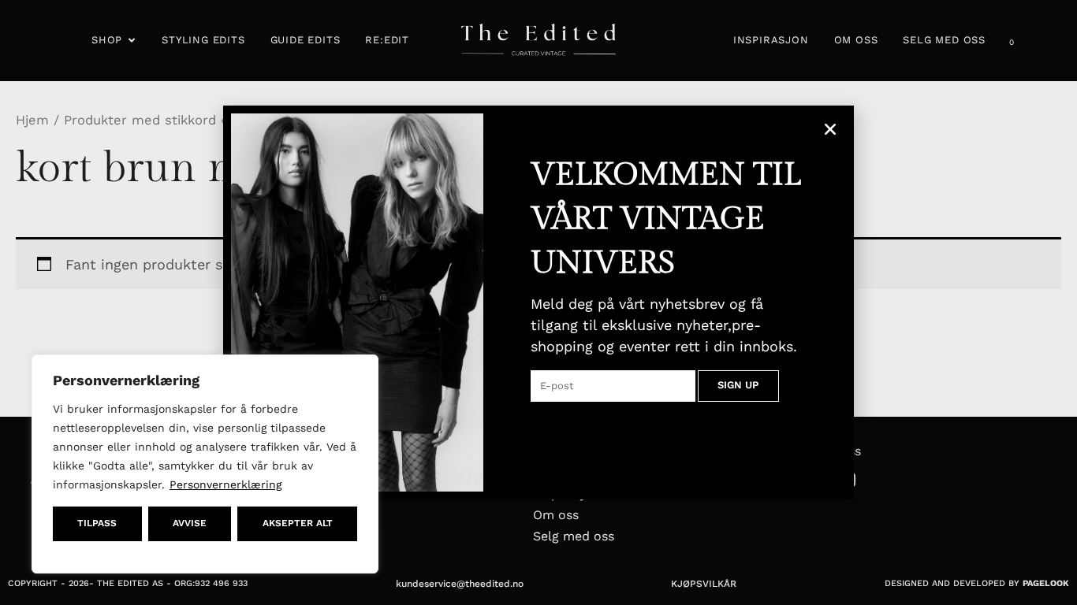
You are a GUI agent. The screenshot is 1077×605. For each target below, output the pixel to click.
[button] (830, 129)
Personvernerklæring (225, 484)
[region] (205, 463)
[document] (538, 302)
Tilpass (97, 523)
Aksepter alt (298, 523)
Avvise (190, 523)
